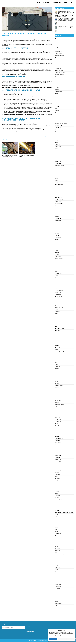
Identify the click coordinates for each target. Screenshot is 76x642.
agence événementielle (59, 55)
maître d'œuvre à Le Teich (59, 372)
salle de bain (57, 520)
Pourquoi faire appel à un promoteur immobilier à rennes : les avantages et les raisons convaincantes (65, 31)
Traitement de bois (58, 575)
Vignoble (56, 605)
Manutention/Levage (58, 377)
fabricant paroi (57, 281)
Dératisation (57, 233)
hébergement (57, 311)
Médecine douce (58, 379)
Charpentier (57, 159)
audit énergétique (58, 91)
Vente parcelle (57, 592)
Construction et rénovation (60, 193)
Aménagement (58, 68)
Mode (56, 398)
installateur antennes (59, 332)
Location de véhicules (59, 355)
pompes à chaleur (58, 461)
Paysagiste (57, 425)
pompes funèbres (58, 463)
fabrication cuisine (58, 284)
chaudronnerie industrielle (59, 165)
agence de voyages (58, 53)
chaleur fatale (57, 144)
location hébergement (59, 358)
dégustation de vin (58, 218)
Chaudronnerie (58, 163)
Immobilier (57, 322)
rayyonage (57, 491)
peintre (56, 427)
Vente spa (57, 594)
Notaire (56, 408)
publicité (56, 480)
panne (56, 415)
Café (56, 129)
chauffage (57, 167)
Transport (57, 582)
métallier (56, 391)
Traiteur (56, 580)
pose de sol (57, 472)
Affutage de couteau (58, 47)
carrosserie (57, 138)
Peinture (56, 429)
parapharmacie (58, 419)
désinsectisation (58, 237)
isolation (56, 341)
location (56, 349)
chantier (56, 148)
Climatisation (57, 176)
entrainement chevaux (59, 260)
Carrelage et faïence (59, 133)
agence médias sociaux (59, 59)
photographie (57, 440)
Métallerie (57, 389)
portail (56, 465)
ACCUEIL (28, 626)
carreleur (57, 135)
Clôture (56, 178)
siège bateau (57, 542)
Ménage (56, 381)
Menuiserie (57, 383)
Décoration (57, 216)
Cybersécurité (57, 214)
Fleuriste (56, 288)
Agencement (57, 61)
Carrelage (57, 131)
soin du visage (57, 548)
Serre (56, 535)
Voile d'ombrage (58, 611)
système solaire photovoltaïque (60, 558)
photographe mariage (59, 438)
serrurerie (57, 539)
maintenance (57, 368)
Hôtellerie (57, 317)
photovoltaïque (58, 442)
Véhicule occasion (58, 586)
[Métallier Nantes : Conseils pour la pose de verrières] (27, 147)
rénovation (57, 497)
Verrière (56, 597)
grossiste (56, 309)
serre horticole (57, 537)
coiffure (56, 182)
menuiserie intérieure (59, 385)
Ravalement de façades (59, 489)
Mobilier (56, 396)
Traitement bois (58, 573)
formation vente (58, 294)
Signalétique (57, 544)
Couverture (57, 207)
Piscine (56, 444)
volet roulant (57, 613)
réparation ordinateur (59, 506)
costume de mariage (59, 199)
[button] (73, 630)
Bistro (56, 108)
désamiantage (57, 235)
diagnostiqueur (58, 241)
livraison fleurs (57, 347)
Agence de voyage (58, 51)
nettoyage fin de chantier (59, 404)
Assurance (57, 87)
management (57, 374)
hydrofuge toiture (58, 319)
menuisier (57, 387)
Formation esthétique (59, 290)
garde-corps (57, 303)
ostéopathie (57, 413)
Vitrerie (56, 609)
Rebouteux (57, 493)
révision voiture (58, 516)
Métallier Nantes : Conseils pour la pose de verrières (26, 156)
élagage (56, 250)
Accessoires (57, 40)
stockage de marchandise (60, 554)
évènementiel (57, 277)
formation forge (58, 292)
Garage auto (57, 300)
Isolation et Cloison (58, 343)
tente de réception (58, 563)
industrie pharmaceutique (59, 328)
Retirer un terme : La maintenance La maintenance (64, 512)
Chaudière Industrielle (59, 161)
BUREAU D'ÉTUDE (58, 119)
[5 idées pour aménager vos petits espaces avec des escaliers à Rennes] (10, 147)
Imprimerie (57, 324)
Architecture (57, 83)
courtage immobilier (58, 201)
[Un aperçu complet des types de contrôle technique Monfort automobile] (56, 22)
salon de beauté (58, 523)
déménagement (58, 220)
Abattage (57, 38)
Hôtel (56, 315)
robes (56, 518)
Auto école (57, 95)
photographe (57, 436)
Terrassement (57, 567)
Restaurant (57, 510)
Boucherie (57, 110)
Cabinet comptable (58, 125)
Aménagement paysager (59, 76)
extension (57, 279)
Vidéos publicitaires (58, 603)
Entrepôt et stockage (59, 262)
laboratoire (57, 345)
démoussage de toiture (59, 226)
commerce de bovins (59, 184)
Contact (29, 633)
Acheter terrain (57, 42)
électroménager (58, 256)
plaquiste (57, 448)
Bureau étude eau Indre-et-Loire (61, 123)
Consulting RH (57, 195)
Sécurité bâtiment (58, 533)
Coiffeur (56, 180)
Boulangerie (57, 114)
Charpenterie (57, 157)
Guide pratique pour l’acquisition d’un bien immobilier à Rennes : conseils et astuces (65, 27)
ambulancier (57, 66)
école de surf (57, 245)
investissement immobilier (59, 336)
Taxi (56, 561)
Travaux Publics (58, 584)
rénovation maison (58, 501)
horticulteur (57, 313)
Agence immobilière (58, 57)
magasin (56, 364)
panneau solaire (58, 417)
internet (56, 334)
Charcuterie (57, 150)
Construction (57, 190)
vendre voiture (57, 588)
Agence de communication (60, 49)
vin (55, 607)
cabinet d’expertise (58, 127)
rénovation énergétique (59, 499)
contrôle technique (58, 197)
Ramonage (57, 484)
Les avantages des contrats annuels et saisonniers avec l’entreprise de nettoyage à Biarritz (66, 12)
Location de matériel (58, 353)
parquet (56, 423)
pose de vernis (57, 474)
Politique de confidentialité (37, 640)
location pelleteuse (58, 360)
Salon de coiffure (58, 525)
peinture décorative (58, 432)
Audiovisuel (57, 89)
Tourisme (57, 571)
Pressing (56, 476)
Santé (56, 529)
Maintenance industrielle (59, 370)
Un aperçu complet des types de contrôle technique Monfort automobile (65, 23)
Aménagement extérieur (59, 74)
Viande (56, 601)
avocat (56, 104)
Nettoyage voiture (58, 406)
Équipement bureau (58, 273)
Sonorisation (57, 550)
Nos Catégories (30, 629)
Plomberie (57, 451)
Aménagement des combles (60, 72)
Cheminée (57, 171)
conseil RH (57, 188)
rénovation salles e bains (59, 503)
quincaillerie (57, 482)
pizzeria (56, 446)
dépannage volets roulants (60, 231)
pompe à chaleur (58, 459)
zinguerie (57, 616)
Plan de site (44, 640)
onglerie (56, 410)
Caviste (56, 142)
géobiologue (57, 305)
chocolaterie (57, 174)
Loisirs (56, 362)
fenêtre (56, 286)
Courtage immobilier (59, 203)
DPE (56, 243)
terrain (56, 565)
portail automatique (58, 468)
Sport (56, 552)
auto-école (57, 97)
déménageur (57, 222)
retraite (56, 514)
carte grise (57, 140)
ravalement (57, 487)
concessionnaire (58, 186)
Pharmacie (57, 434)
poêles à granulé (58, 455)
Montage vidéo (58, 400)
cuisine (56, 209)
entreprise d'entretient (59, 264)
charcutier (57, 152)
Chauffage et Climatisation (60, 169)
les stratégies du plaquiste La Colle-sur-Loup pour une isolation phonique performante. (64, 16)
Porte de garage (58, 470)
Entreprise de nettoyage (59, 267)
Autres (56, 102)
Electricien (57, 252)
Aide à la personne (58, 64)
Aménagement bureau (59, 70)
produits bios (57, 478)
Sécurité (56, 531)
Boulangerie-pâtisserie (59, 116)
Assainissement (58, 85)
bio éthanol (57, 106)
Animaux (56, 80)
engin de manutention (59, 258)
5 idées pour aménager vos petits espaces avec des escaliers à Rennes (9, 156)
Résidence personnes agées (60, 508)
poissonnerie (57, 457)
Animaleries (57, 78)
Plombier (56, 453)
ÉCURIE (56, 248)
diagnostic (57, 239)
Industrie (56, 326)
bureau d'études (58, 121)
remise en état (57, 495)
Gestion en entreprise (59, 307)
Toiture (56, 569)
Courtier (56, 205)
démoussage (57, 224)
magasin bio (57, 366)
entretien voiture (58, 269)
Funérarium (57, 298)
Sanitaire (56, 527)
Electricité (57, 254)
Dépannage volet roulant (59, 229)
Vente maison (57, 590)
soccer (56, 546)
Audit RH (56, 93)
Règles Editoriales (30, 631)
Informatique (57, 330)
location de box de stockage (60, 351)
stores (56, 556)
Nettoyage (57, 402)
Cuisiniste (57, 212)
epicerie (56, 271)
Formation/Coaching (59, 296)
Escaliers (56, 275)
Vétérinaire (57, 599)
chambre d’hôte (58, 146)
